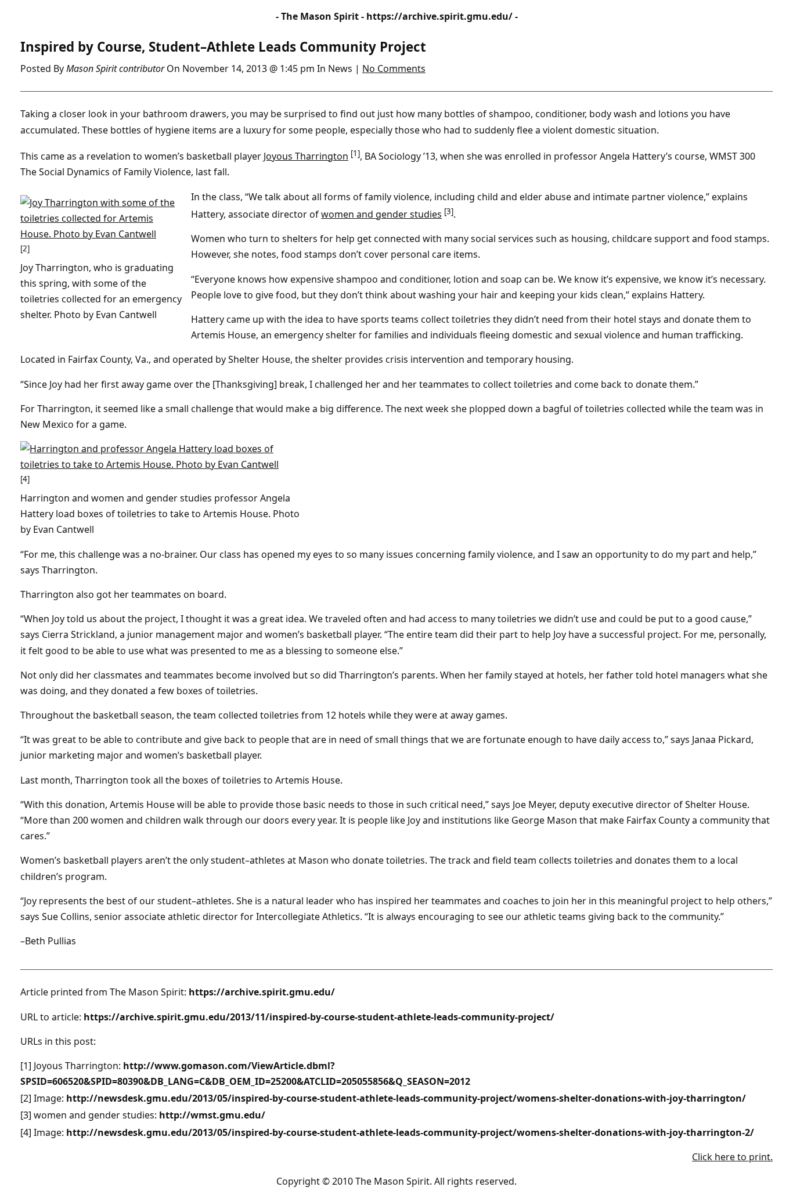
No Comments (394, 68)
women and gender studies (381, 214)
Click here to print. (732, 1156)
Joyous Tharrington (306, 156)
